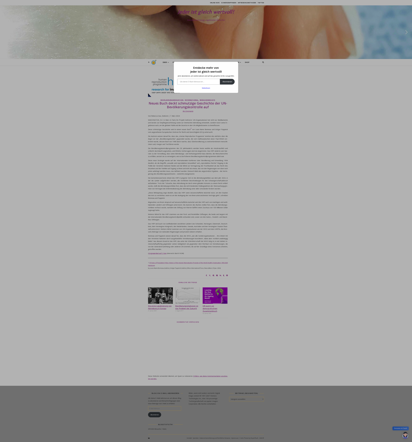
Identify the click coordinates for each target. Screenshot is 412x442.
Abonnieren (227, 81)
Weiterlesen (206, 88)
